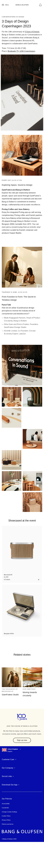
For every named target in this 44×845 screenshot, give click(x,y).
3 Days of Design (32, 32)
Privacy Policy (6, 823)
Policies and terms (7, 827)
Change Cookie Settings (9, 815)
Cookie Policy (6, 819)
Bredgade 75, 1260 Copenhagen (21, 51)
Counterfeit (5, 811)
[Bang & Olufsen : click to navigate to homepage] (22, 4)
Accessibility (6, 807)
